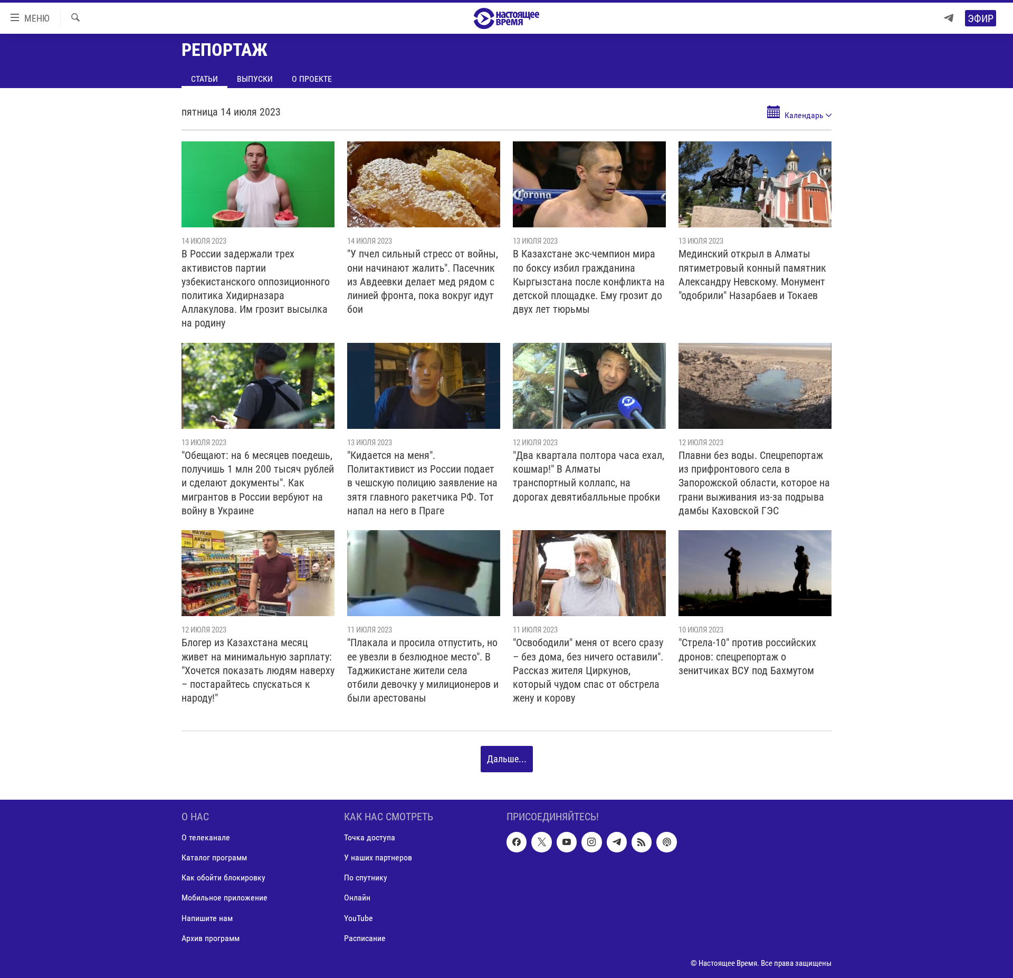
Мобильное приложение (224, 898)
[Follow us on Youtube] (567, 842)
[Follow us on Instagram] (591, 842)
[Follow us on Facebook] (516, 842)
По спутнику (365, 877)
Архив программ (210, 938)
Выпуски (255, 79)
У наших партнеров (378, 857)
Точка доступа (369, 837)
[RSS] (642, 842)
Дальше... (507, 758)
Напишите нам (207, 918)
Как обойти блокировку (223, 877)
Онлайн (357, 898)
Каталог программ (214, 857)
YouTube (358, 918)
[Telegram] (948, 18)
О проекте (312, 79)
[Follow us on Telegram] (617, 842)
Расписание (365, 938)
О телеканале (205, 837)
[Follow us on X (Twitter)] (541, 842)
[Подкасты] (666, 842)
